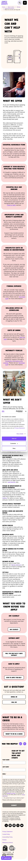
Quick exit (7, 858)
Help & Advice (11, 7)
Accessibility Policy (7, 837)
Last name (8, 767)
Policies (4, 840)
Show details (20, 433)
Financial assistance (9, 8)
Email (7, 774)
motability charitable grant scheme (13, 362)
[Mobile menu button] (25, 3)
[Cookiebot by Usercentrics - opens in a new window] (16, 411)
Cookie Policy (6, 834)
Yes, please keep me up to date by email (14, 798)
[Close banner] (25, 411)
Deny (14, 448)
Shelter (4, 498)
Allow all (14, 438)
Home (3, 7)
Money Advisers (16, 565)
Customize (13, 443)
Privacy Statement (19, 428)
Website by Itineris (7, 842)
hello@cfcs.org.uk (11, 793)
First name (9, 759)
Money (18, 7)
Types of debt (11, 205)
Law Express (11, 482)
